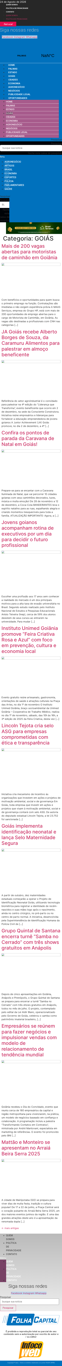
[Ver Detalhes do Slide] (34, 233)
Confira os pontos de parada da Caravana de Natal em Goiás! (28, 438)
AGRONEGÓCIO (16, 87)
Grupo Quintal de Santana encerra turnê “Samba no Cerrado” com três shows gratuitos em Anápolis (31, 939)
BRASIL (8, 169)
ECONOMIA (14, 83)
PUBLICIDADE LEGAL (19, 94)
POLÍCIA (9, 181)
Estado (12, 72)
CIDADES (13, 79)
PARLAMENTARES (14, 185)
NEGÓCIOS (14, 90)
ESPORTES (10, 177)
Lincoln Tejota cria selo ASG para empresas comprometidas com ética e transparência (28, 734)
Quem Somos (12, 5)
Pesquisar (56, 143)
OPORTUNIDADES (17, 98)
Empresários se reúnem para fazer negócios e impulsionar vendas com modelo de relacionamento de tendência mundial (29, 1040)
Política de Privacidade (17, 8)
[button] (31, 139)
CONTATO (10, 12)
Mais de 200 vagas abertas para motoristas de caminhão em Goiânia (29, 251)
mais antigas (10, 1228)
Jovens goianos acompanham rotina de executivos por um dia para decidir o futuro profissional (28, 533)
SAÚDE (8, 189)
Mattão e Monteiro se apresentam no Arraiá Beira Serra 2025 (26, 1148)
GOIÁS (11, 76)
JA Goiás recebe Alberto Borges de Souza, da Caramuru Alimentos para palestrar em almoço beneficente (31, 343)
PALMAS (35, 55)
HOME (11, 65)
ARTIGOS (9, 165)
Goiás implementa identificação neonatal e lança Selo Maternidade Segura (29, 834)
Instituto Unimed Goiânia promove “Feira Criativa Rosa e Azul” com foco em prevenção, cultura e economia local (30, 639)
